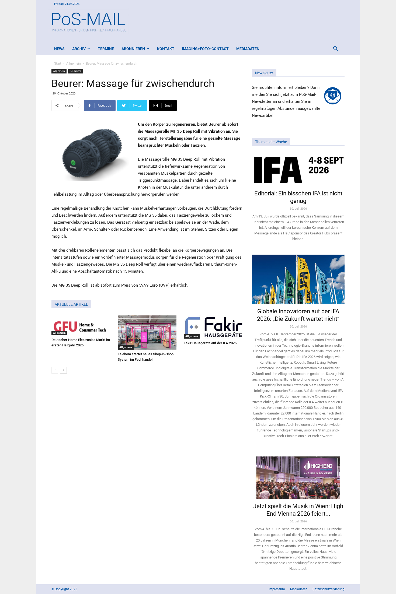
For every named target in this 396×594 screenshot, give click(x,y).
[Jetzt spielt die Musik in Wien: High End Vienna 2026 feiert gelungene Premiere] (298, 475)
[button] (335, 49)
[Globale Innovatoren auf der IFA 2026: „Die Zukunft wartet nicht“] (298, 279)
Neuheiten (76, 70)
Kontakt (165, 49)
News (59, 49)
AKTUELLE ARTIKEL (71, 304)
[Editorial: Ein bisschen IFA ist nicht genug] (298, 169)
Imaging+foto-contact (205, 49)
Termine (106, 49)
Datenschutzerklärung (328, 589)
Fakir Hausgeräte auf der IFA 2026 (210, 343)
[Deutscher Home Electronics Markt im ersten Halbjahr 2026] (81, 325)
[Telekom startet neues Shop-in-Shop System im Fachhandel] (148, 332)
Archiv (79, 49)
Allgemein (73, 63)
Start (57, 63)
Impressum (277, 589)
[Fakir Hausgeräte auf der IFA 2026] (214, 327)
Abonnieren (133, 49)
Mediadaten (247, 49)
